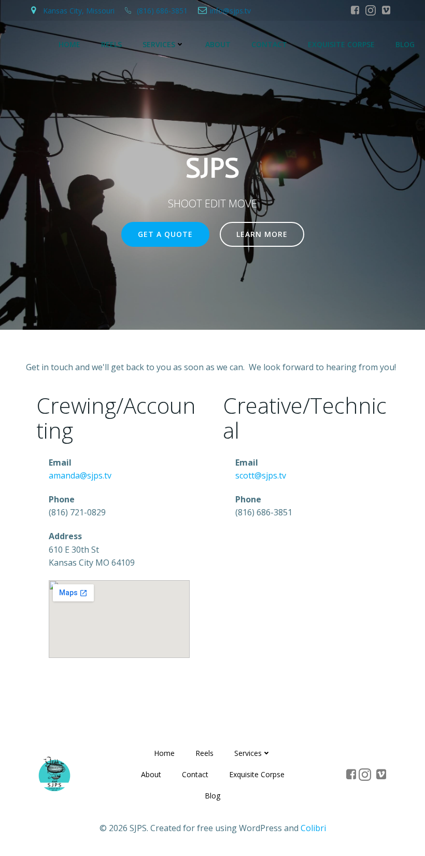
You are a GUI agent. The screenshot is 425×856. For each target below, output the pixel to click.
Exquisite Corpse (341, 44)
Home (69, 44)
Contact (269, 44)
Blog (405, 44)
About (218, 44)
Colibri (313, 828)
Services (159, 44)
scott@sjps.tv (260, 475)
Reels (111, 44)
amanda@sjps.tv (80, 475)
